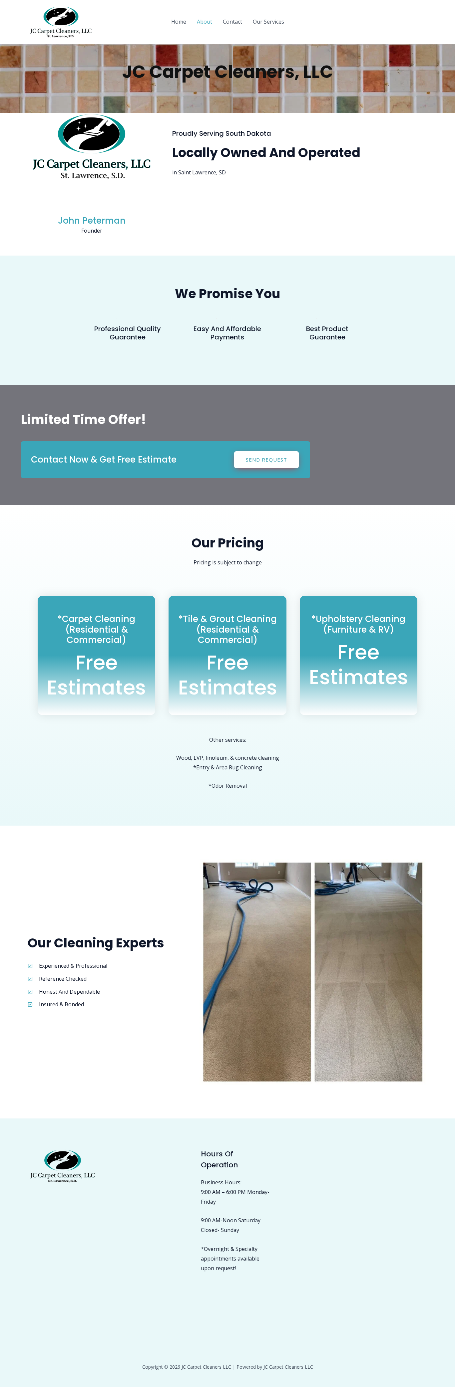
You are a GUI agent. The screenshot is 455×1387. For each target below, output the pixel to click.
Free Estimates (96, 675)
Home (178, 21)
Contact (232, 21)
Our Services (268, 21)
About (204, 21)
